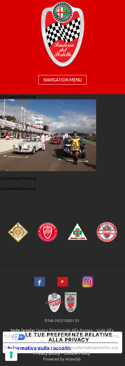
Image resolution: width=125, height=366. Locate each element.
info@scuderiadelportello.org (88, 347)
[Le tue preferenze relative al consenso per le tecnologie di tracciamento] (11, 355)
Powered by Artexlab (62, 359)
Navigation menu (63, 79)
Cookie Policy (77, 353)
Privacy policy (46, 353)
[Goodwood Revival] (48, 134)
